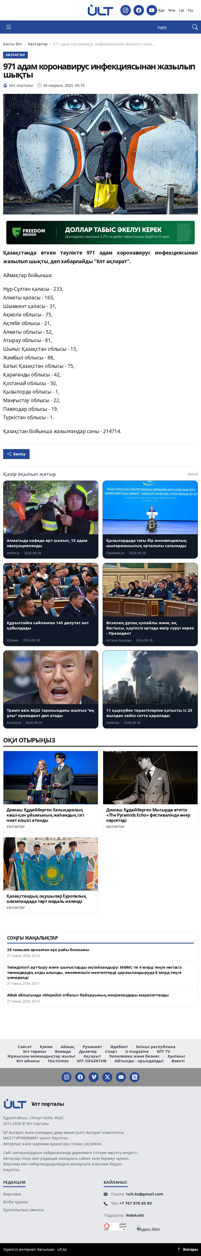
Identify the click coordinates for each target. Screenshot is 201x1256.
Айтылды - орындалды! (139, 1060)
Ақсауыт (92, 1056)
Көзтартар (38, 44)
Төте (171, 10)
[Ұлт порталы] (100, 10)
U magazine (137, 1051)
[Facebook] (138, 10)
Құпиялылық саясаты (23, 1209)
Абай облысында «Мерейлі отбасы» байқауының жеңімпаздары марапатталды (88, 995)
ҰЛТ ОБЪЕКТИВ (92, 1060)
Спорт (111, 1051)
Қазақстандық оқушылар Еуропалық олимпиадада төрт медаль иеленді (46, 898)
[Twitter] (107, 1077)
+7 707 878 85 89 (135, 1203)
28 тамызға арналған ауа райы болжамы (48, 949)
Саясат (25, 1046)
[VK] (94, 1077)
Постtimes (58, 1060)
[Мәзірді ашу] (8, 27)
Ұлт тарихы (34, 1051)
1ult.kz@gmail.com (144, 1193)
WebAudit (135, 1215)
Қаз (161, 10)
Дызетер (88, 1051)
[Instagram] (125, 10)
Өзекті (178, 1060)
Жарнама (12, 1193)
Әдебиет (119, 1046)
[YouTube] (152, 10)
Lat (181, 10)
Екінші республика (155, 1046)
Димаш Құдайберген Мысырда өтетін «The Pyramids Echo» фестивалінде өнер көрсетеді (148, 815)
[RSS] (134, 1077)
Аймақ (68, 1046)
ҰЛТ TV (163, 1051)
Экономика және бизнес (134, 1056)
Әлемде (62, 1051)
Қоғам (46, 1046)
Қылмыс (177, 1056)
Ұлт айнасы (28, 1060)
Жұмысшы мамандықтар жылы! (41, 1056)
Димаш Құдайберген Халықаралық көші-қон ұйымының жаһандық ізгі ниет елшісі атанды (45, 815)
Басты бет (12, 44)
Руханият (92, 1046)
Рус (190, 10)
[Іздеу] (195, 27)
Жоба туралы (15, 1201)
